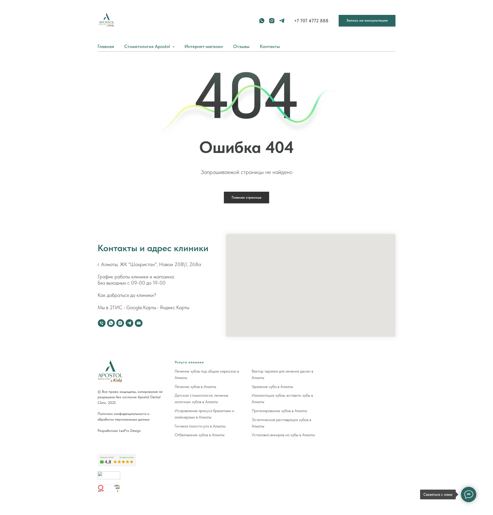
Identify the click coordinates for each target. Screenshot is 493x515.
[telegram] (282, 20)
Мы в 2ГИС (110, 307)
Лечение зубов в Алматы (195, 386)
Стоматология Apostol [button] (147, 46)
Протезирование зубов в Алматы (279, 410)
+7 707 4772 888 (311, 20)
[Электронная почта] (139, 323)
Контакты (270, 46)
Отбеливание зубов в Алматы (199, 434)
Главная (106, 46)
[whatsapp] (262, 20)
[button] (367, 20)
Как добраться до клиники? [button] (127, 295)
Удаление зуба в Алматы (272, 386)
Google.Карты (141, 307)
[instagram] (272, 20)
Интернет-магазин (204, 46)
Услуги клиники (189, 362)
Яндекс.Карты (174, 307)
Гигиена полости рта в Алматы (200, 426)
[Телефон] (102, 323)
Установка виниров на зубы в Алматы (283, 434)
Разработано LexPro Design (119, 431)
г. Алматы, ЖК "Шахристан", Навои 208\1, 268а (149, 264)
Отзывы (241, 46)
